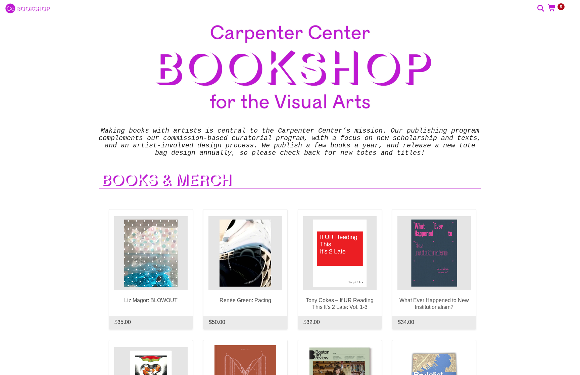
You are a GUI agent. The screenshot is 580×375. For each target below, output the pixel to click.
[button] (558, 8)
